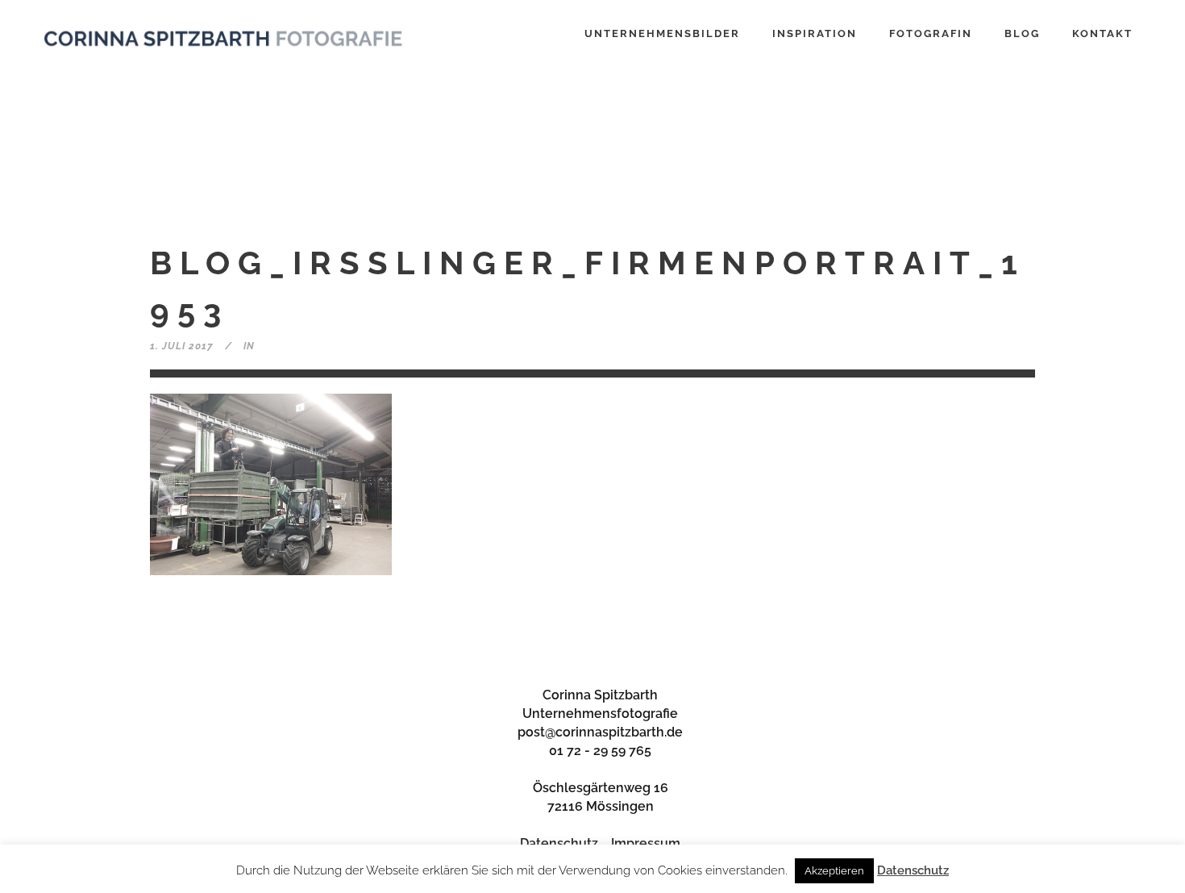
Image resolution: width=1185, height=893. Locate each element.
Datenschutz (559, 843)
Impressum (645, 843)
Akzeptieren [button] (834, 871)
